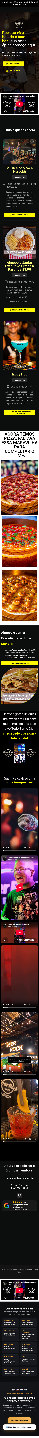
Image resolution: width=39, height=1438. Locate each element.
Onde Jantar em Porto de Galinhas (10, 1347)
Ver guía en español (19, 1420)
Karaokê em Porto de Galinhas (28, 1371)
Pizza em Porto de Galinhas (28, 1359)
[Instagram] (19, 1195)
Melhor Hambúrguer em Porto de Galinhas (10, 1360)
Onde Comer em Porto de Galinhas (28, 1322)
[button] (19, 177)
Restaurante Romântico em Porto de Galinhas (28, 1347)
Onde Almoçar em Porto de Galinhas (10, 1333)
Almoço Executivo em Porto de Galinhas (28, 1334)
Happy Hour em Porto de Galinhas (10, 1371)
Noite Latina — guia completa (20, 1427)
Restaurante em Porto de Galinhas (10, 1322)
